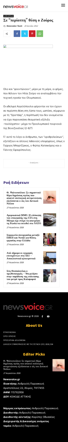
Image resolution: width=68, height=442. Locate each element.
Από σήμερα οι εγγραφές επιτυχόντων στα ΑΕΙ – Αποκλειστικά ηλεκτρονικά (21, 255)
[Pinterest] (32, 33)
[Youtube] (48, 316)
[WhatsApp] (39, 33)
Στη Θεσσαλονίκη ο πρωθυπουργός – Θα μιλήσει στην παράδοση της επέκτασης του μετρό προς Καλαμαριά (23, 275)
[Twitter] (24, 33)
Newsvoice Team (14, 25)
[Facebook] (17, 33)
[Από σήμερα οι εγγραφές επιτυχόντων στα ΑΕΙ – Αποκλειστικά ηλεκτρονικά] (49, 257)
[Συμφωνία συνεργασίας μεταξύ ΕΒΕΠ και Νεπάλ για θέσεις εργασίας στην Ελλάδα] (49, 239)
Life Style (8, 16)
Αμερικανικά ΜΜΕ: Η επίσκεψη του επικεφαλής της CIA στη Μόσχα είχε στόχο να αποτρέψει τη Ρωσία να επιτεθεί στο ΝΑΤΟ (24, 219)
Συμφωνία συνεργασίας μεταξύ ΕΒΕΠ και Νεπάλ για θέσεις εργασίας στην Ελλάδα (23, 237)
